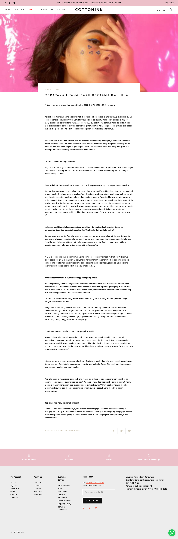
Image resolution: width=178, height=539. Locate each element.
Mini (23, 10)
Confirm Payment (14, 495)
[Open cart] (170, 9)
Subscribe (92, 501)
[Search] (164, 9)
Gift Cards (61, 10)
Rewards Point (64, 500)
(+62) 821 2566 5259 (95, 482)
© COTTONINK (17, 532)
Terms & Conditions (62, 508)
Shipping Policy (64, 504)
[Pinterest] (14, 3)
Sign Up (13, 482)
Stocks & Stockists (38, 490)
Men (16, 10)
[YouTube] (9, 3)
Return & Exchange (62, 496)
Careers (37, 485)
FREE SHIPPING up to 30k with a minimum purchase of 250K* (89, 3)
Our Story (38, 482)
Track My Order (14, 490)
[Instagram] (5, 3)
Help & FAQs (169, 3)
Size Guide (62, 491)
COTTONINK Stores (44, 10)
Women (8, 10)
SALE (30, 10)
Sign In (13, 485)
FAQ (60, 488)
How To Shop (64, 485)
